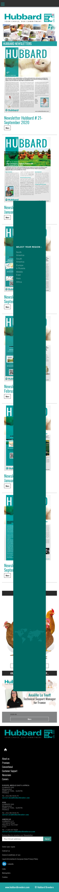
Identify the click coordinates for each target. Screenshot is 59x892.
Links (4, 868)
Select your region (8, 846)
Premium (6, 762)
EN (55, 14)
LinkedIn (10, 863)
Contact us (6, 850)
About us (5, 758)
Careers (5, 779)
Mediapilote (6, 872)
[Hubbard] (29, 17)
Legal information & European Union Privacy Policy (20, 858)
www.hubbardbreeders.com (17, 887)
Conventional (7, 767)
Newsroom (6, 775)
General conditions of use (11, 854)
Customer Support (9, 771)
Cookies (5, 877)
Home (5, 749)
